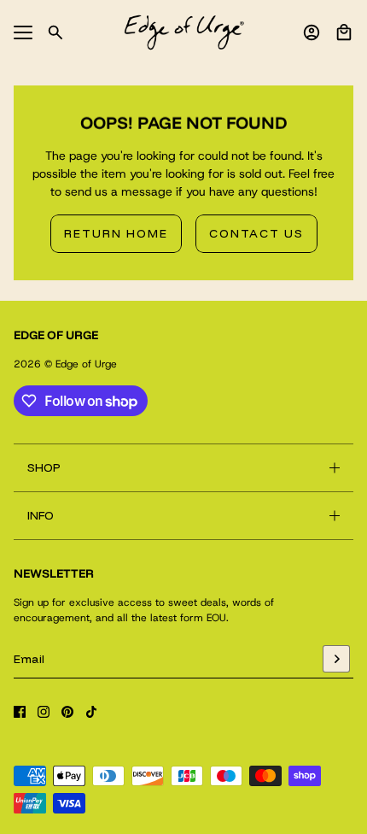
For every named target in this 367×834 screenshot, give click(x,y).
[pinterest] (67, 711)
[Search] (55, 32)
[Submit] (336, 658)
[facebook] (19, 711)
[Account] (311, 32)
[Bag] (344, 32)
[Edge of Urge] (184, 32)
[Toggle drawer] (23, 32)
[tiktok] (91, 711)
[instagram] (43, 711)
